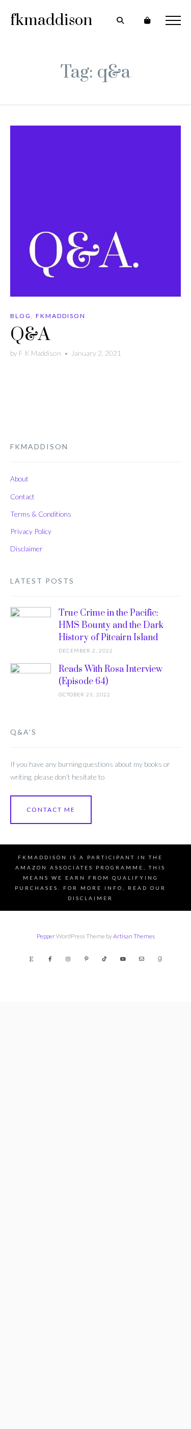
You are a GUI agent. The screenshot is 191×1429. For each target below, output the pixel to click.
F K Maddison (40, 353)
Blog (20, 316)
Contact (22, 496)
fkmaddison (51, 20)
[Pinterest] (86, 959)
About (19, 478)
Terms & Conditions (40, 514)
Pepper (46, 936)
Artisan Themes (134, 936)
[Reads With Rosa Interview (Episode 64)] (30, 1046)
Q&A (30, 335)
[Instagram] (68, 959)
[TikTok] (105, 959)
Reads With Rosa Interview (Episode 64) (110, 675)
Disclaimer (26, 548)
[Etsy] (31, 959)
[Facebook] (50, 959)
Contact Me (50, 809)
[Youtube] (123, 959)
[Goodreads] (160, 959)
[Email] (141, 959)
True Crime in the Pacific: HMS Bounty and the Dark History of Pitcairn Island (111, 625)
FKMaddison (61, 316)
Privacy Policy (30, 531)
